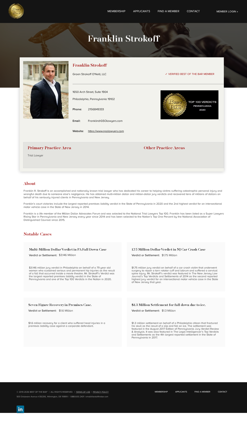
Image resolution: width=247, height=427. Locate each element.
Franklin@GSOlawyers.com (105, 120)
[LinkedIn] (20, 409)
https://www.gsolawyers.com (106, 131)
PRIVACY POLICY (101, 392)
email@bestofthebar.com (97, 396)
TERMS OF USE (83, 392)
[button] (116, 11)
